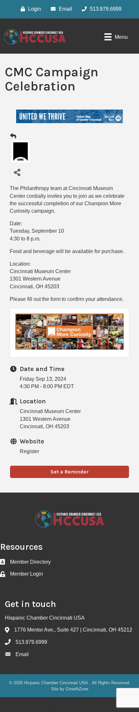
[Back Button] (13, 136)
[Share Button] (17, 172)
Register (29, 451)
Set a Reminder (69, 472)
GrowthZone (77, 688)
